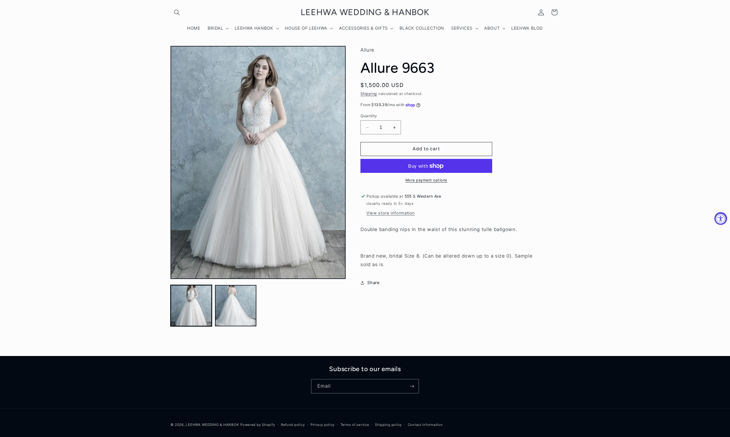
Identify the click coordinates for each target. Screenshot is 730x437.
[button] (177, 12)
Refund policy (293, 425)
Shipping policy (388, 425)
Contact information (425, 425)
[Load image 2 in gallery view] (236, 306)
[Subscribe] (412, 386)
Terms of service (354, 425)
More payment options (426, 180)
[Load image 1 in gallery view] (191, 306)
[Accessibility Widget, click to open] (720, 218)
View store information (390, 213)
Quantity (368, 116)
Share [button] (373, 282)
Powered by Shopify (257, 425)
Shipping (368, 94)
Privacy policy (322, 425)
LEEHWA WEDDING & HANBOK (212, 425)
